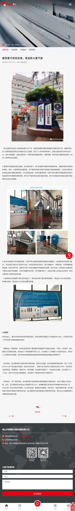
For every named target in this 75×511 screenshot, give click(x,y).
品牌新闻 (23, 45)
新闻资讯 (17, 45)
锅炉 (51, 278)
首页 (13, 45)
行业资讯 (14, 50)
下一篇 (64, 416)
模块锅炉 (35, 348)
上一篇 (11, 416)
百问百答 (32, 50)
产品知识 (23, 50)
